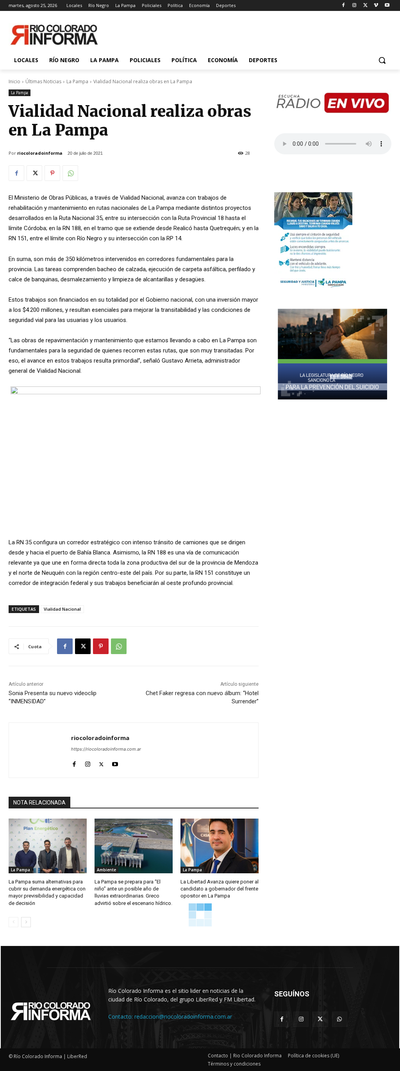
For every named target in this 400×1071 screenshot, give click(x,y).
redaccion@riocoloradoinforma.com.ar (183, 1016)
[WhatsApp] (70, 173)
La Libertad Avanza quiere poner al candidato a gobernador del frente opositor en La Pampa (219, 889)
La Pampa (77, 81)
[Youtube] (386, 5)
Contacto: (121, 1016)
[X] (365, 5)
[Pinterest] (52, 173)
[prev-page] (13, 922)
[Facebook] (343, 5)
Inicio (14, 81)
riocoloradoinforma (39, 153)
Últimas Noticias (43, 81)
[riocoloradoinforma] (40, 750)
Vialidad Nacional (62, 609)
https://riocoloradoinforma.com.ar (106, 749)
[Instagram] (354, 5)
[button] (382, 60)
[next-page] (26, 922)
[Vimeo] (375, 5)
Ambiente (106, 870)
